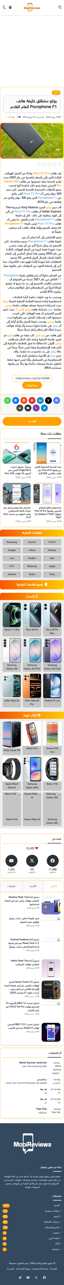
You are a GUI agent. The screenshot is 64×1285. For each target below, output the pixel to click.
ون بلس (40, 335)
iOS (57, 1244)
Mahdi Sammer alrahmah (33, 1062)
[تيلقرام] (44, 408)
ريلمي (58, 343)
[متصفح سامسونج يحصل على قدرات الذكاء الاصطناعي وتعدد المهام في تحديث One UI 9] (17, 493)
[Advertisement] (32, 52)
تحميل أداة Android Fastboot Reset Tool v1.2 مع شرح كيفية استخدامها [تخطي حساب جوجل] (23, 943)
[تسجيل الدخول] (10, 9)
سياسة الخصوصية (40, 1269)
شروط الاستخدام (23, 1269)
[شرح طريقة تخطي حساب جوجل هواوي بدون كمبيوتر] (51, 926)
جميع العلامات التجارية (30, 585)
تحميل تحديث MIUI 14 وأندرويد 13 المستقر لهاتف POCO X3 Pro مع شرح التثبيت (22, 1007)
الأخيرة (33, 886)
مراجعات (55, 1249)
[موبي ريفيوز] (32, 7)
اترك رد (32, 421)
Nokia (32, 574)
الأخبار (56, 92)
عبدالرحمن (42, 1079)
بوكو (48, 207)
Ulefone (12, 574)
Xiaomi (32, 542)
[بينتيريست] (32, 400)
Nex (52, 558)
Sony (52, 574)
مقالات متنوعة (52, 1211)
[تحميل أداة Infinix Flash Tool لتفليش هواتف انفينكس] (51, 968)
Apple (52, 566)
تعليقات (11, 886)
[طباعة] (19, 408)
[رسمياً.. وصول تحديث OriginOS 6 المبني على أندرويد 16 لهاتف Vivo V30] (17, 453)
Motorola (32, 566)
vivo (12, 558)
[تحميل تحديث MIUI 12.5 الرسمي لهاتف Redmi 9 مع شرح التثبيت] (51, 1032)
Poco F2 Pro (41, 173)
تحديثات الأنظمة (51, 1222)
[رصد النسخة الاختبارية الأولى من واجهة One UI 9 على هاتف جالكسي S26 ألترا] (47, 453)
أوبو (10, 335)
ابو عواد (43, 1089)
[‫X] (48, 400)
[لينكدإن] (40, 400)
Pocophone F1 (47, 198)
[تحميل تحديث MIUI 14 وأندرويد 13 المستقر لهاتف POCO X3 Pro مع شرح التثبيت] (51, 1011)
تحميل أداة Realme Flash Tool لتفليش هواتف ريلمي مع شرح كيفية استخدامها (22, 901)
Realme (52, 550)
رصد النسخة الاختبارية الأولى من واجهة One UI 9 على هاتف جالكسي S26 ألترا (48, 470)
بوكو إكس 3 (23, 309)
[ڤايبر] (36, 408)
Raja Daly (41, 1109)
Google (12, 550)
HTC (11, 566)
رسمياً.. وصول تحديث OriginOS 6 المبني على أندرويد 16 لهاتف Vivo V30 (18, 470)
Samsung (12, 542)
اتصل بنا (10, 1269)
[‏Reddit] (23, 400)
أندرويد (56, 1216)
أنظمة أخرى (53, 1238)
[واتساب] (7, 400)
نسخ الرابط (32, 385)
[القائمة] (59, 9)
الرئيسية (53, 1269)
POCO (52, 542)
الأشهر (54, 886)
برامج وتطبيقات (51, 1227)
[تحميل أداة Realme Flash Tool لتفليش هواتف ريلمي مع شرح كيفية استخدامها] (51, 905)
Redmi (32, 558)
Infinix (32, 550)
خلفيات (55, 1233)
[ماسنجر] (15, 400)
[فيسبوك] (56, 400)
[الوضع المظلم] (4, 9)
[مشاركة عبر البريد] (28, 408)
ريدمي (8, 305)
